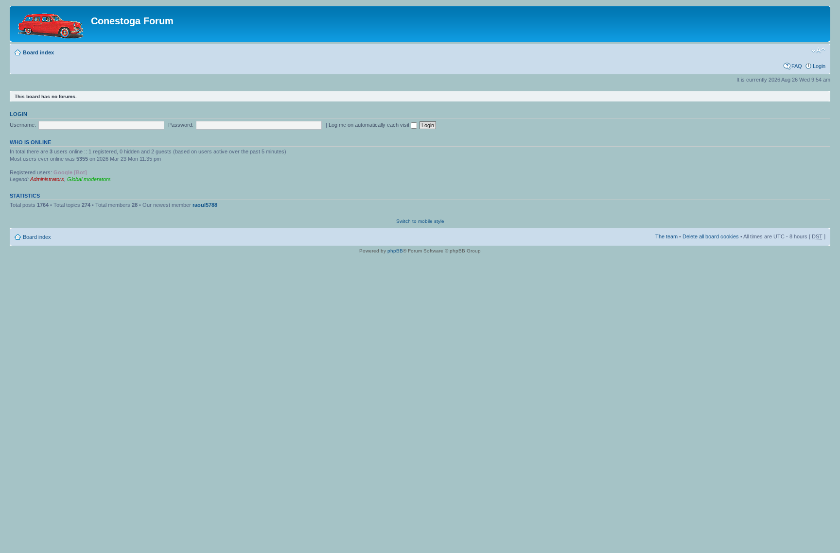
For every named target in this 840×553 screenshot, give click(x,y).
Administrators (47, 179)
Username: (23, 125)
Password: (180, 125)
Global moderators (89, 179)
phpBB (395, 250)
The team (666, 236)
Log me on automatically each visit (370, 125)
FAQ (796, 66)
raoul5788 (204, 205)
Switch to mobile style (420, 221)
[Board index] (51, 23)
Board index (38, 52)
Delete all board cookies (710, 236)
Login (819, 66)
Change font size (818, 50)
